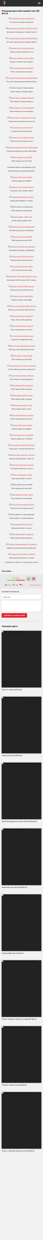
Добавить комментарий (14, 615)
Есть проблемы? (35, 585)
